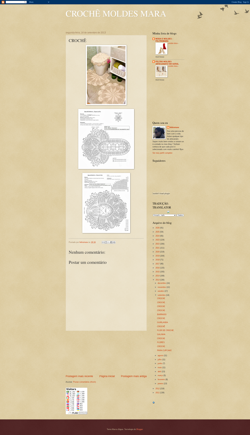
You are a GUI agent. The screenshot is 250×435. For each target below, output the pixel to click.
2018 (158, 260)
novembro (162, 287)
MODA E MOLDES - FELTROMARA (164, 40)
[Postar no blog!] (105, 242)
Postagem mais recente (79, 376)
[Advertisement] (106, 353)
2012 (158, 388)
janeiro (161, 383)
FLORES (161, 342)
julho (160, 359)
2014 (158, 276)
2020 (158, 252)
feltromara (174, 127)
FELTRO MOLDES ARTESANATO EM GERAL (167, 63)
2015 (158, 272)
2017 (158, 264)
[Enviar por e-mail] (103, 242)
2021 (158, 248)
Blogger (139, 429)
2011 (158, 393)
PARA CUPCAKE (164, 350)
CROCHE (161, 298)
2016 (158, 268)
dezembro (162, 283)
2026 (158, 228)
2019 (158, 256)
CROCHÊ (161, 326)
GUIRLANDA (162, 322)
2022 (158, 244)
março (160, 375)
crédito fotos (173, 43)
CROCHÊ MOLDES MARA (116, 13)
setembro (162, 295)
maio (160, 367)
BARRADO (161, 314)
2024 (158, 236)
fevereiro (162, 379)
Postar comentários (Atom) (84, 382)
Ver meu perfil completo (162, 153)
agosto (161, 355)
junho (160, 363)
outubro (161, 291)
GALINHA (161, 334)
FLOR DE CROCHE (165, 330)
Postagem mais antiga (134, 376)
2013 (158, 280)
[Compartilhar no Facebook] (111, 242)
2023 (158, 240)
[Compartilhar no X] (108, 242)
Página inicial (107, 376)
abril (160, 371)
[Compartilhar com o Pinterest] (114, 242)
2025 (158, 232)
